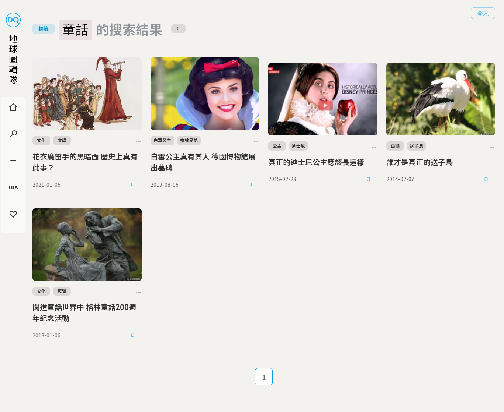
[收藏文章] (133, 185)
